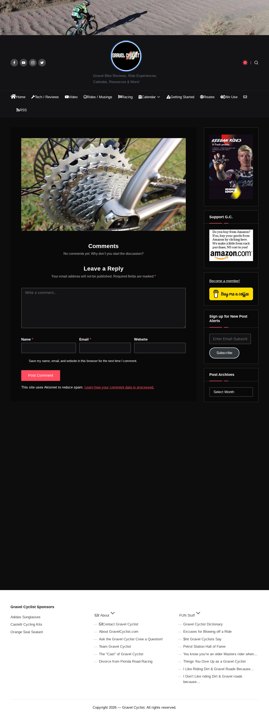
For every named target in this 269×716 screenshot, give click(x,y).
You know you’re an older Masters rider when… (220, 654)
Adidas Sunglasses (26, 617)
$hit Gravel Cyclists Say (202, 639)
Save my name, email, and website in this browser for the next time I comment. (83, 361)
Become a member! (224, 281)
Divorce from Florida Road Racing (125, 661)
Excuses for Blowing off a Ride (207, 632)
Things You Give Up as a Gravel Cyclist (214, 661)
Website (141, 339)
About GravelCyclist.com (118, 632)
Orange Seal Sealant (27, 632)
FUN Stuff (187, 615)
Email (85, 339)
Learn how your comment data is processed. (119, 387)
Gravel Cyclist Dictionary (203, 624)
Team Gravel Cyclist (115, 647)
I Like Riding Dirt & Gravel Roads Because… (218, 669)
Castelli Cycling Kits (26, 624)
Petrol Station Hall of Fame (204, 647)
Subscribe (224, 353)
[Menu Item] (14, 62)
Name (27, 339)
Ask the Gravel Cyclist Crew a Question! (131, 639)
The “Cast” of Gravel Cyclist (121, 654)
